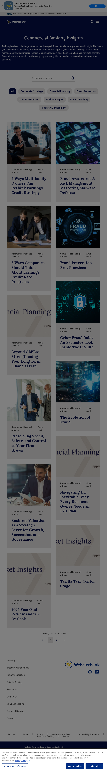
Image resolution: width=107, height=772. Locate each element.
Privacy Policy (21, 761)
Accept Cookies (75, 766)
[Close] (102, 753)
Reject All (94, 766)
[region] (53, 760)
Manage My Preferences (15, 766)
